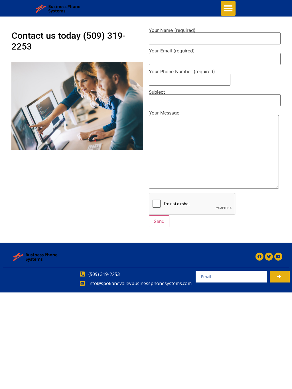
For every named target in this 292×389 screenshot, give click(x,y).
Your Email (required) (172, 51)
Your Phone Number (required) (182, 71)
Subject (157, 92)
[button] (228, 8)
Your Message (164, 113)
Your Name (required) (172, 30)
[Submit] (280, 276)
